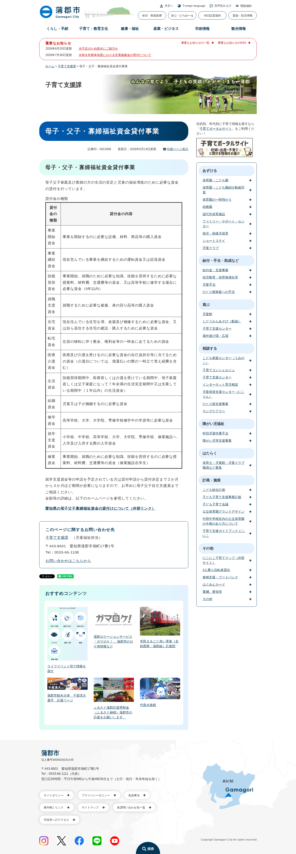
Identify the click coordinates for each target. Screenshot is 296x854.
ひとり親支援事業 (215, 404)
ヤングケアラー (214, 411)
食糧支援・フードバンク (220, 577)
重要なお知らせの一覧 (195, 42)
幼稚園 (207, 207)
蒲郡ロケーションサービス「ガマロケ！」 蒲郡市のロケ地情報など (113, 641)
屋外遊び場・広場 (215, 336)
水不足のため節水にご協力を (98, 48)
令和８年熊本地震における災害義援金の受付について (115, 55)
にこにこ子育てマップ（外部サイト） (223, 560)
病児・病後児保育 (215, 233)
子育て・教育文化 (93, 29)
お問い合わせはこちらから (68, 561)
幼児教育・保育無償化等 (220, 277)
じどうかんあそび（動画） (222, 321)
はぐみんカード (214, 584)
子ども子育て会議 (215, 504)
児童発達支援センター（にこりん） (223, 394)
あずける (210, 171)
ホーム (49, 66)
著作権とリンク (53, 807)
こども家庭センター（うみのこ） (223, 360)
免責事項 (134, 795)
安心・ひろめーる (182, 15)
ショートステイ (214, 240)
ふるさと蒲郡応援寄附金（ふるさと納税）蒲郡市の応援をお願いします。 (113, 712)
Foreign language (194, 5)
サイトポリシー (53, 795)
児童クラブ (211, 248)
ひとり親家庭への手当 (219, 292)
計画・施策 (212, 480)
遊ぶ (206, 304)
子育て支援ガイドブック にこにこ (224, 533)
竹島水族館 (148, 705)
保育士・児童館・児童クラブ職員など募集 (223, 465)
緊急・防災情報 (243, 15)
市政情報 (202, 29)
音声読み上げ (222, 5)
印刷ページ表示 (177, 149)
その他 (208, 548)
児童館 (207, 314)
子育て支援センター (217, 328)
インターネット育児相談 (220, 384)
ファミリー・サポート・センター (223, 224)
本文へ (169, 5)
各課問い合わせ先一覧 (131, 807)
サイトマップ (90, 807)
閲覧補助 (246, 5)
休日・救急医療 (152, 15)
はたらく (210, 453)
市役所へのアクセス (56, 819)
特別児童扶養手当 (215, 433)
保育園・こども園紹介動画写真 (223, 190)
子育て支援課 (67, 66)
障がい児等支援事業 (217, 440)
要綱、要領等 (212, 591)
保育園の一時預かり (217, 199)
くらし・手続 (57, 29)
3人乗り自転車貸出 (216, 570)
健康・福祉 (130, 29)
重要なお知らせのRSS (232, 42)
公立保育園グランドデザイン (223, 511)
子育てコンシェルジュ (219, 370)
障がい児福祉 (213, 424)
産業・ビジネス (166, 29)
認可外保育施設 (214, 214)
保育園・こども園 (215, 180)
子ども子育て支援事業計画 (222, 497)
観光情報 (238, 29)
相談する (210, 348)
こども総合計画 (214, 489)
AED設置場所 (212, 15)
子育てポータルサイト (216, 128)
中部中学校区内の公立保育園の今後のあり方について (223, 521)
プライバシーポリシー (96, 795)
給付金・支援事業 (215, 270)
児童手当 (209, 284)
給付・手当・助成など (221, 261)
